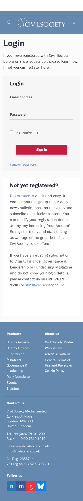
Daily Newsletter (19, 376)
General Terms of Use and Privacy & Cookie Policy (58, 365)
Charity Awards (18, 342)
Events (12, 382)
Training (13, 388)
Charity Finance (18, 348)
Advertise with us (57, 354)
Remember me (27, 132)
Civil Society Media (59, 342)
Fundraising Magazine (15, 356)
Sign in (41, 149)
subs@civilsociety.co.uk (44, 284)
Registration (20, 195)
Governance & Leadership (17, 368)
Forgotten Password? (24, 164)
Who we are (53, 348)
